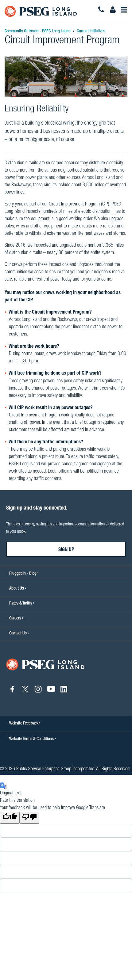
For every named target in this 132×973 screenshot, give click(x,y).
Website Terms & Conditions (32, 739)
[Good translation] (10, 818)
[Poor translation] (29, 818)
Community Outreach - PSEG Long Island (38, 31)
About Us (16, 588)
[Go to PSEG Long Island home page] (45, 665)
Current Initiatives (91, 31)
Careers (15, 618)
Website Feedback (24, 723)
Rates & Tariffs (20, 603)
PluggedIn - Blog (23, 574)
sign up (66, 550)
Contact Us (18, 633)
